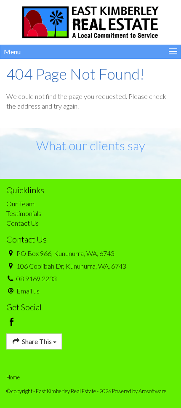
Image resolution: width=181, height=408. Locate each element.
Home (13, 377)
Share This (37, 341)
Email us (28, 291)
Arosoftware (152, 391)
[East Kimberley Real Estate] (90, 21)
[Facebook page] (12, 322)
